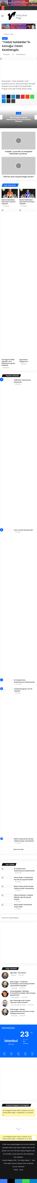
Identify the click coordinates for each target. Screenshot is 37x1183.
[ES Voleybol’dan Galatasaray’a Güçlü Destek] (7, 682)
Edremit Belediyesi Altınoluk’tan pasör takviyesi (9, 202)
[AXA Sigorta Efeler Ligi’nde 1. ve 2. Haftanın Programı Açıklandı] (10, 283)
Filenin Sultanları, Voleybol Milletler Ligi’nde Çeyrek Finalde (23, 897)
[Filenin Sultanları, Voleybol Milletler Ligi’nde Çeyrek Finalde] (7, 898)
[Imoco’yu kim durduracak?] (7, 603)
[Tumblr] (18, 97)
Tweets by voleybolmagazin (10, 918)
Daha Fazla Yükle (18, 849)
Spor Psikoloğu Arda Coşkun (18, 1005)
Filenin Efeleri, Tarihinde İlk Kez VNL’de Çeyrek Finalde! (23, 879)
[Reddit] (27, 97)
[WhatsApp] (32, 97)
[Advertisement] (18, 943)
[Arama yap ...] (35, 16)
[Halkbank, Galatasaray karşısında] (7, 453)
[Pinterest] (23, 97)
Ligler (12, 34)
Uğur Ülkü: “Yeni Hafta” (18, 973)
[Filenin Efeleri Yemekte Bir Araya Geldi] (7, 907)
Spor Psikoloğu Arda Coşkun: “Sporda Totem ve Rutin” (20, 1001)
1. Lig (18, 113)
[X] (8, 97)
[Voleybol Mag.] (18, 15)
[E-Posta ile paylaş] (8, 101)
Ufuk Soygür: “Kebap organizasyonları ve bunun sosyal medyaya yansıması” (22, 1011)
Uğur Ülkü (13, 975)
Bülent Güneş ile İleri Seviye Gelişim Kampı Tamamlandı (24, 840)
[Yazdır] (13, 101)
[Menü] (2, 16)
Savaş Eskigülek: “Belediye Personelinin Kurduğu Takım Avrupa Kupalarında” (22, 993)
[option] (18, 117)
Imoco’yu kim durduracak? (23, 530)
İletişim (16, 1170)
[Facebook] (4, 97)
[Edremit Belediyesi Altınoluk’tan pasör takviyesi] (10, 193)
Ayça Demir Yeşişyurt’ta (23, 360)
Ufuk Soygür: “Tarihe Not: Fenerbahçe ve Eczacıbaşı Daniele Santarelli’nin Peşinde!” (22, 984)
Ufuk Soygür (14, 988)
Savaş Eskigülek (15, 997)
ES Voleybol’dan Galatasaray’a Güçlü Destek (24, 681)
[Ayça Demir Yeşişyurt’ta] (27, 283)
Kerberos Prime (22, 1163)
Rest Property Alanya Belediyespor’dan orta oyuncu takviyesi (18, 119)
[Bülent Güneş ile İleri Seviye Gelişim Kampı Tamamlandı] (7, 841)
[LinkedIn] (13, 97)
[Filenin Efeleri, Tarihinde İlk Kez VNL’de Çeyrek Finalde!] (7, 880)
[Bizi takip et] (34, 1137)
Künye (21, 1170)
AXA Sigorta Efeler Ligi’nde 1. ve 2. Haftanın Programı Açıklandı (8, 362)
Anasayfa (6, 34)
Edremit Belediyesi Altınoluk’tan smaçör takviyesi (27, 202)
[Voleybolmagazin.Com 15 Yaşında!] (7, 762)
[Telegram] (4, 101)
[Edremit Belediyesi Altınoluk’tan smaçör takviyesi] (27, 193)
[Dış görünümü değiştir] (31, 16)
